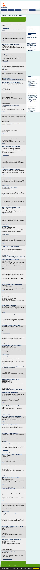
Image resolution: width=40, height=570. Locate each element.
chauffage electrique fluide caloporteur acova (31, 50)
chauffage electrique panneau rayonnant (11, 366)
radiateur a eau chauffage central (20, 256)
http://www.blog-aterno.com (6, 414)
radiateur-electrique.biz (6, 185)
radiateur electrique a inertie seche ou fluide (32, 107)
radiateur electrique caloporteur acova (32, 105)
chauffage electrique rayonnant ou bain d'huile (11, 389)
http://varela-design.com (6, 28)
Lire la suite (3, 26)
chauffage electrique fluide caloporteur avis (31, 44)
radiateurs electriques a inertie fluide (32, 98)
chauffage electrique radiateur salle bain (10, 488)
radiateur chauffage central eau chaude (10, 256)
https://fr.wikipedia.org (5, 61)
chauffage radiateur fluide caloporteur (31, 78)
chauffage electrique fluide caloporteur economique (11, 79)
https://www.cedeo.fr (5, 450)
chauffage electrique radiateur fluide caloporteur (32, 39)
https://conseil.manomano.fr (6, 323)
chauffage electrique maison (20, 389)
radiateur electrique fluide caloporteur (13, 487)
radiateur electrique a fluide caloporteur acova (32, 103)
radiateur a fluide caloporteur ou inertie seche (32, 89)
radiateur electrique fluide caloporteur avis (31, 111)
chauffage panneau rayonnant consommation (9, 367)
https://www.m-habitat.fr (6, 255)
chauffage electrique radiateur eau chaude (18, 257)
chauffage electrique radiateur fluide (32, 94)
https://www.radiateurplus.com (7, 167)
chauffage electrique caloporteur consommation (32, 101)
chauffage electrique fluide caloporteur (13, 452)
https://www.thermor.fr (5, 475)
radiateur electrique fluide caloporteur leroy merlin (31, 45)
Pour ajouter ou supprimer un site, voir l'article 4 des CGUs (9, 565)
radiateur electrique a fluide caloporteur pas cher (32, 100)
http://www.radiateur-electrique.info (7, 559)
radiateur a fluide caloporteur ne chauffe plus (32, 87)
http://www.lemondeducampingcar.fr (7, 78)
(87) (32, 41)
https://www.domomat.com (6, 431)
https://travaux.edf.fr (5, 303)
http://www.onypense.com (6, 377)
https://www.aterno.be (5, 441)
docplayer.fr (4, 312)
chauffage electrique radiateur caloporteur (32, 80)
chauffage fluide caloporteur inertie (32, 86)
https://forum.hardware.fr (6, 524)
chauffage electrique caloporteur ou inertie (32, 84)
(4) (32, 48)
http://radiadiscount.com (6, 282)
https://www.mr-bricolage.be (6, 333)
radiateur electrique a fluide (32, 96)
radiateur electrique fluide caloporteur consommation (32, 92)
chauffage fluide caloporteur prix (32, 95)
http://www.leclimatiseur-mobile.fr (7, 224)
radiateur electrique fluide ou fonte (32, 109)
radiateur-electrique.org (6, 511)
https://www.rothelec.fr (6, 155)
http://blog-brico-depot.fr (6, 234)
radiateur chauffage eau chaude (7, 257)
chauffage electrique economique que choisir (13, 80)
